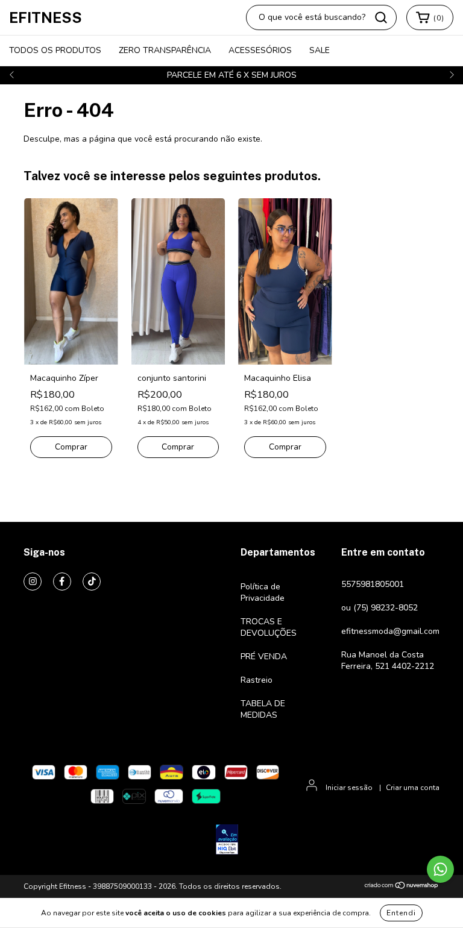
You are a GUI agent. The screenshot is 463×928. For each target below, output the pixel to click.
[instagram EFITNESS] (33, 581)
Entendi (401, 913)
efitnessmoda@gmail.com (390, 631)
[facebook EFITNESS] (62, 581)
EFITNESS (45, 17)
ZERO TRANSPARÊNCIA (165, 50)
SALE (319, 50)
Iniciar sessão (349, 787)
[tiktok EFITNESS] (92, 581)
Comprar (71, 447)
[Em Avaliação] (227, 840)
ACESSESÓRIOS (260, 50)
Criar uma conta (412, 787)
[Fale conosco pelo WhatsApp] (440, 869)
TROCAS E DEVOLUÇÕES (269, 627)
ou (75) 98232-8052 (379, 607)
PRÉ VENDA (264, 656)
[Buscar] (381, 17)
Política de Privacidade (263, 592)
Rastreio (256, 680)
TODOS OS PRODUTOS (55, 50)
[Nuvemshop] (401, 887)
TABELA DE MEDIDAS (263, 709)
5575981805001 (372, 584)
